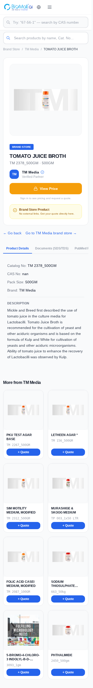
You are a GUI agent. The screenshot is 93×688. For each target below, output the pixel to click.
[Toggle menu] (49, 7)
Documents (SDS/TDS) (51, 248)
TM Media (32, 49)
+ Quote (23, 452)
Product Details (17, 248)
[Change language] (39, 7)
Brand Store (11, 49)
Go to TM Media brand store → (51, 233)
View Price (49, 189)
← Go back (12, 233)
